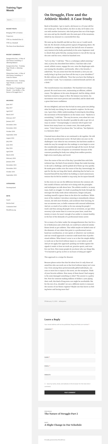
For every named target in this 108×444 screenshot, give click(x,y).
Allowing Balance (11, 63)
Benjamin (63, 301)
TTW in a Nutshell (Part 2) (14, 39)
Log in (8, 200)
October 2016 (10, 131)
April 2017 (9, 111)
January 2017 (10, 121)
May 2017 (9, 108)
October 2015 (10, 172)
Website (47, 375)
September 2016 (11, 135)
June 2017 (9, 104)
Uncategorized (11, 187)
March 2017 (10, 115)
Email (47, 366)
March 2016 (10, 155)
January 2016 (10, 162)
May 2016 (9, 148)
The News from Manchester (15, 46)
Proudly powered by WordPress (54, 440)
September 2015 (11, 175)
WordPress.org (11, 210)
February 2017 (11, 118)
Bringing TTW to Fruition (14, 33)
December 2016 (11, 125)
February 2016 (11, 158)
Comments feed (11, 207)
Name (47, 357)
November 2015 (11, 168)
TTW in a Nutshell (12, 43)
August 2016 (10, 138)
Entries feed (10, 203)
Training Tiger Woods (14, 9)
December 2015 (11, 165)
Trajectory (9, 36)
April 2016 (9, 151)
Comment (48, 329)
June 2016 (9, 145)
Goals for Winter (11, 77)
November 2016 (11, 128)
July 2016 (9, 141)
